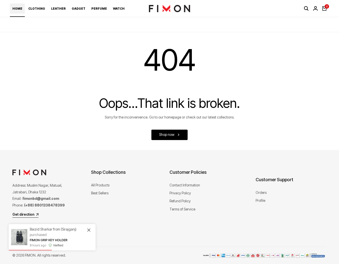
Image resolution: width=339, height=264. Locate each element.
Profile (260, 200)
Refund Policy (180, 201)
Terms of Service (182, 209)
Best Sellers (99, 193)
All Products (100, 185)
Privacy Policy (180, 193)
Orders (261, 192)
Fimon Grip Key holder (49, 240)
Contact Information (185, 185)
